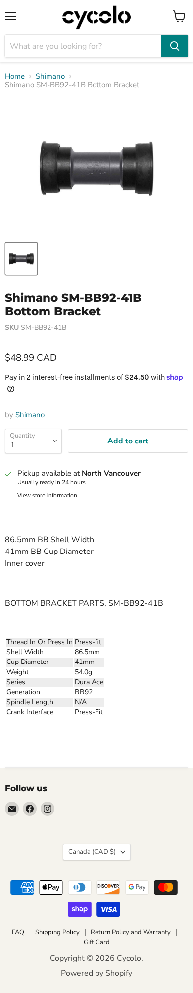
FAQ (18, 932)
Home (15, 76)
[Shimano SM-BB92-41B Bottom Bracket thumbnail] (21, 259)
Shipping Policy (57, 932)
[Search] (174, 46)
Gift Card (97, 942)
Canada (92, 851)
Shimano (50, 76)
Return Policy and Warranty (131, 932)
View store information (47, 495)
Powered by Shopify (96, 973)
